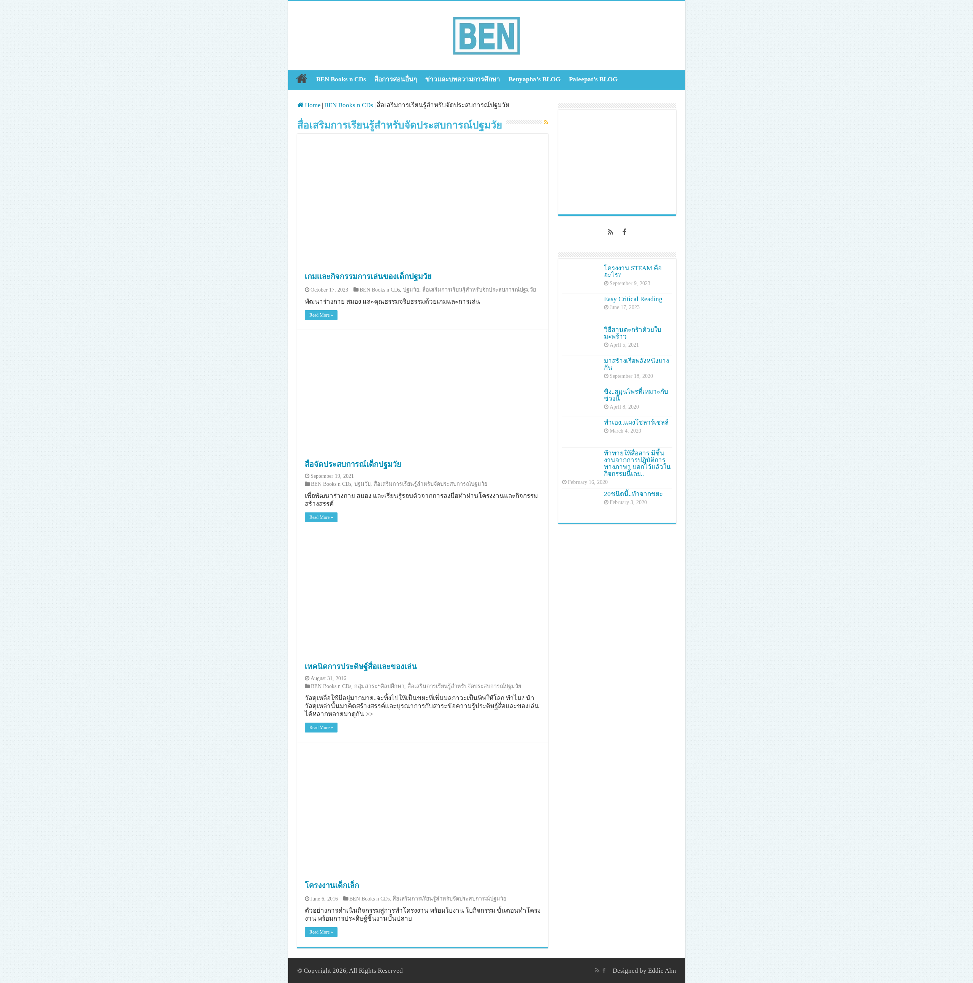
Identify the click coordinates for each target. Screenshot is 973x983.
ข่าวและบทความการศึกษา (462, 79)
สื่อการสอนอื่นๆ (395, 79)
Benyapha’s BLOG (535, 79)
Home (302, 78)
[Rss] (610, 232)
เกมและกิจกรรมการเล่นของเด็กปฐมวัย (368, 276)
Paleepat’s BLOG (593, 79)
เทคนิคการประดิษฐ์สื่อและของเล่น (361, 666)
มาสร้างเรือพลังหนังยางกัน (636, 364)
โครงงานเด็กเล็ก (332, 885)
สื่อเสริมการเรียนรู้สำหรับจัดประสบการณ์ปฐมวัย (479, 290)
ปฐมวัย (411, 290)
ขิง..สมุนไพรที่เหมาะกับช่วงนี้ (636, 395)
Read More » (321, 315)
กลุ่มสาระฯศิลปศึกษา (379, 686)
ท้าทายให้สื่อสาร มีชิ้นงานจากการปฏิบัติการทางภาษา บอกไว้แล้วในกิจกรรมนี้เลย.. (637, 463)
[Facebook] (624, 232)
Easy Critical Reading (633, 299)
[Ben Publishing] (486, 34)
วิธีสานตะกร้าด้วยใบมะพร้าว (632, 333)
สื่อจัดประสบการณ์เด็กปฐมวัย (353, 464)
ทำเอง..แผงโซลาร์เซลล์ (636, 422)
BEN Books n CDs (341, 79)
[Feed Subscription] (546, 122)
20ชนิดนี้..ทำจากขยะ (633, 494)
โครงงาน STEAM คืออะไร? (633, 272)
